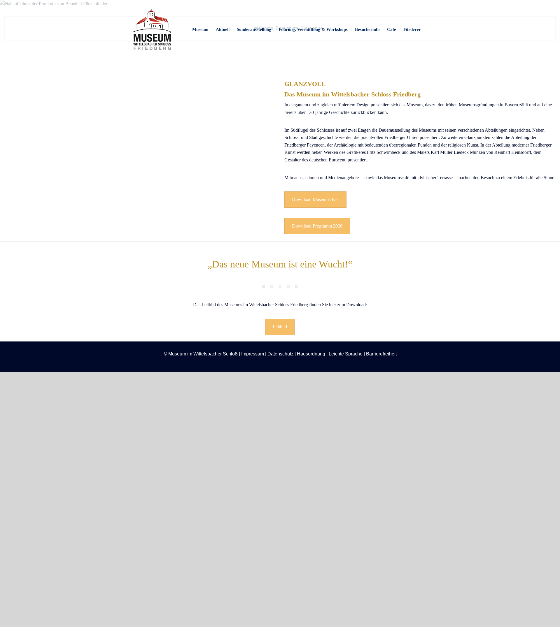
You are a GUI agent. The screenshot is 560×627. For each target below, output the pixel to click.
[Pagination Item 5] (296, 286)
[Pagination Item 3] (280, 286)
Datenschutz (280, 353)
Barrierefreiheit (381, 353)
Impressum (252, 353)
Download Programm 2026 (317, 225)
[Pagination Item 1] (263, 286)
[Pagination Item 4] (288, 286)
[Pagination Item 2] (271, 286)
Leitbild (280, 326)
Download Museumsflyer (315, 199)
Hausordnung (311, 353)
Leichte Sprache (346, 353)
